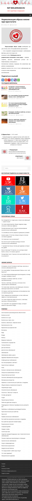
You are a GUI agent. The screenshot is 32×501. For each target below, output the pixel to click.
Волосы (3, 337)
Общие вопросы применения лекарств (11, 385)
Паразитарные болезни (7, 400)
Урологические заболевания (8, 440)
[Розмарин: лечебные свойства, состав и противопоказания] (4, 115)
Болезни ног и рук (6, 317)
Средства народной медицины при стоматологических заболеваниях (15, 434)
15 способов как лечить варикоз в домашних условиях (15, 232)
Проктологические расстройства (9, 411)
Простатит (4, 414)
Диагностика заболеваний (8, 350)
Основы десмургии (6, 395)
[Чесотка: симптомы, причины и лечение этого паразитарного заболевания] (4, 122)
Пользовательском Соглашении (10, 496)
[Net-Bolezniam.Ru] (16, 4)
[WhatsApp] (18, 80)
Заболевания (4, 352)
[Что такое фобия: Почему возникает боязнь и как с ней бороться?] (4, 98)
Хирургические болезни (7, 448)
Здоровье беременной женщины (9, 357)
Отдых (3, 397)
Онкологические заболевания (9, 390)
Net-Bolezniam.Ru (21, 477)
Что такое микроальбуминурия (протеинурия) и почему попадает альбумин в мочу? (18, 104)
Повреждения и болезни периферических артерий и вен (15, 405)
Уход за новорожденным (7, 443)
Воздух (3, 335)
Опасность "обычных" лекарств (9, 392)
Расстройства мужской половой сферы (11, 421)
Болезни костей (5, 315)
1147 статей (14, 134)
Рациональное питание (7, 424)
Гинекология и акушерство (8, 342)
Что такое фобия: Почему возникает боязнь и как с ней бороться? (19, 96)
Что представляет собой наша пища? (11, 450)
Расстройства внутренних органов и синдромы (13, 419)
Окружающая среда (6, 387)
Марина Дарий (20, 115)
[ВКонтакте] (2, 80)
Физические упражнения (7, 445)
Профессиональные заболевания (10, 416)
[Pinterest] (9, 80)
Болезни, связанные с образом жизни (11, 322)
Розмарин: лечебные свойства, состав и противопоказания (20, 112)
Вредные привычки (6, 340)
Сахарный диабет (6, 426)
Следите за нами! (5, 473)
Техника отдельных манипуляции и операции (13, 438)
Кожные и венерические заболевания (11, 370)
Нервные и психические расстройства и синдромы (14, 382)
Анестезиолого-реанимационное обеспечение (13, 312)
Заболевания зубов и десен (8, 355)
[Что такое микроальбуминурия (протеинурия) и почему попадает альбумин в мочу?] (4, 106)
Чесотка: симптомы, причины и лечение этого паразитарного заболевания (17, 121)
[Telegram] (12, 80)
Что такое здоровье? (6, 453)
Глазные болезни (5, 345)
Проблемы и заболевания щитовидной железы (13, 409)
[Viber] (15, 80)
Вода (2, 332)
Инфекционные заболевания (8, 360)
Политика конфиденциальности (8, 471)
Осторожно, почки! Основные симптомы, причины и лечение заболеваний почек (17, 88)
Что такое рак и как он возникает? (10, 239)
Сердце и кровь (5, 429)
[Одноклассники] (6, 80)
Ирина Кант (14, 24)
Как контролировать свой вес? (9, 362)
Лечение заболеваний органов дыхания (11, 377)
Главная (3, 463)
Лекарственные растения (8, 375)
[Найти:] (16, 168)
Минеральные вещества (7, 380)
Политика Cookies (5, 468)
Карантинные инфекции (7, 365)
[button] (30, 15)
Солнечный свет (5, 431)
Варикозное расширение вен (9, 327)
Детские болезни (5, 347)
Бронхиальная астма (6, 325)
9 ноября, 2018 (6, 24)
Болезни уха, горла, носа (7, 320)
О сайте (3, 466)
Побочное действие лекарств (9, 402)
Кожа (2, 367)
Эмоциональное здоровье (8, 455)
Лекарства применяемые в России (10, 372)
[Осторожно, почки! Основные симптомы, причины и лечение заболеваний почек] (4, 89)
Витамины (4, 330)
